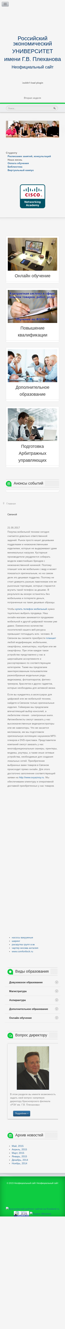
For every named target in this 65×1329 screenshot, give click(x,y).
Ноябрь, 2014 (19, 1163)
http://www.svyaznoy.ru (31, 777)
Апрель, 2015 (19, 1149)
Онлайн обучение (32, 275)
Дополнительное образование (28, 1008)
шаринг (16, 941)
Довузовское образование (26, 982)
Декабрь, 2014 (20, 1159)
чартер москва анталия (25, 947)
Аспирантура (17, 1000)
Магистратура (18, 991)
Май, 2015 (18, 1146)
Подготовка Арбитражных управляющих (32, 453)
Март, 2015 (18, 1153)
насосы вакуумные (22, 937)
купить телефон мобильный (31, 609)
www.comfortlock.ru (22, 951)
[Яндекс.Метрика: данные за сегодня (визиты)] (40, 1214)
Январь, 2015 (19, 1156)
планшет (51, 638)
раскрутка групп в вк (23, 944)
